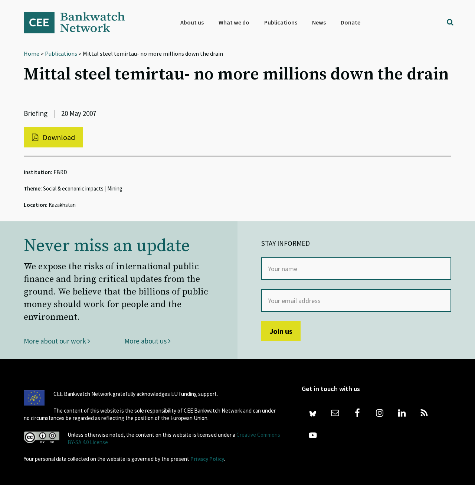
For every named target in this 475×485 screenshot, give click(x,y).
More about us (146, 340)
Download (58, 137)
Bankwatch (79, 22)
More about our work (56, 340)
